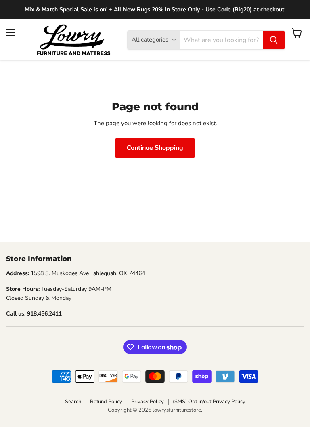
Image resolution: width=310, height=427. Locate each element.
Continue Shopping (155, 147)
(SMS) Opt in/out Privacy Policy (209, 401)
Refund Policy (106, 401)
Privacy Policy (147, 401)
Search (73, 401)
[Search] (274, 40)
